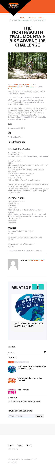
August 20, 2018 (22, 84)
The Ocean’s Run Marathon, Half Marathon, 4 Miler (31, 324)
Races (41, 17)
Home (22, 17)
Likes (26, 362)
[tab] (11, 362)
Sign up (39, 416)
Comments (18, 362)
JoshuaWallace (15, 87)
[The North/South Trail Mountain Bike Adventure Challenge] (27, 65)
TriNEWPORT (23, 390)
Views (10, 362)
